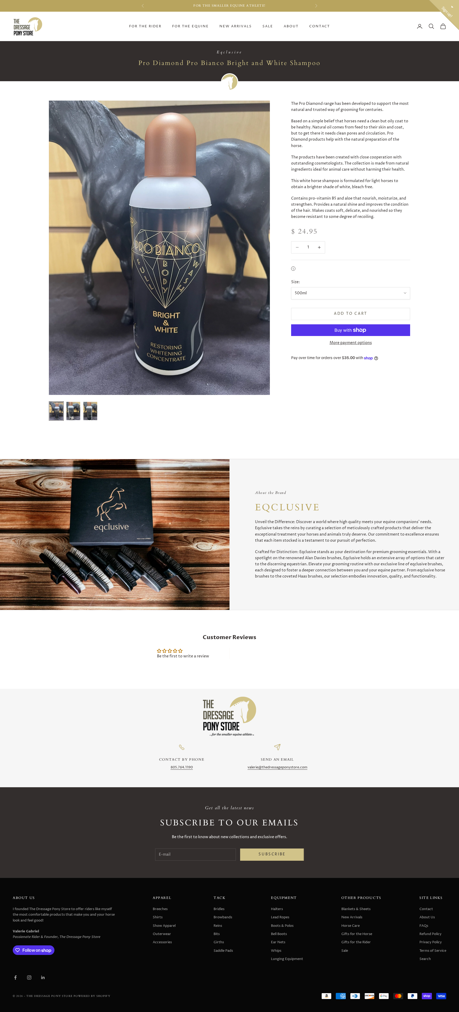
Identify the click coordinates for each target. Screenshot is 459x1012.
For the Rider (145, 26)
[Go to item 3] (90, 411)
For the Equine (190, 26)
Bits (217, 934)
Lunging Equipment (287, 959)
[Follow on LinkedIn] (43, 977)
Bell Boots (279, 934)
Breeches (160, 909)
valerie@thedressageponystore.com (277, 767)
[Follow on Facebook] (15, 977)
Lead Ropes (280, 917)
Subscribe (271, 854)
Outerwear (162, 934)
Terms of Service (432, 950)
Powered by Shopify (92, 996)
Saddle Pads (223, 950)
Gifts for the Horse (356, 934)
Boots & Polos (282, 925)
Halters (277, 909)
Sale (267, 26)
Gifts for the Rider (356, 942)
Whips (276, 950)
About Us (427, 917)
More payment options (351, 342)
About (291, 26)
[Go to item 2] (73, 411)
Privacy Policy (430, 942)
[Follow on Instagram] (29, 977)
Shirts (158, 917)
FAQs (423, 925)
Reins (218, 925)
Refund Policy (430, 934)
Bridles (219, 909)
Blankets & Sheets (356, 909)
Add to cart (350, 313)
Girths (219, 942)
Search (425, 959)
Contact (319, 26)
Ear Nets (278, 942)
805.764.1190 (182, 767)
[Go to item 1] (56, 411)
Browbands (223, 917)
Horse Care (350, 925)
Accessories (162, 942)
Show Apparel (164, 925)
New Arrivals (235, 26)
